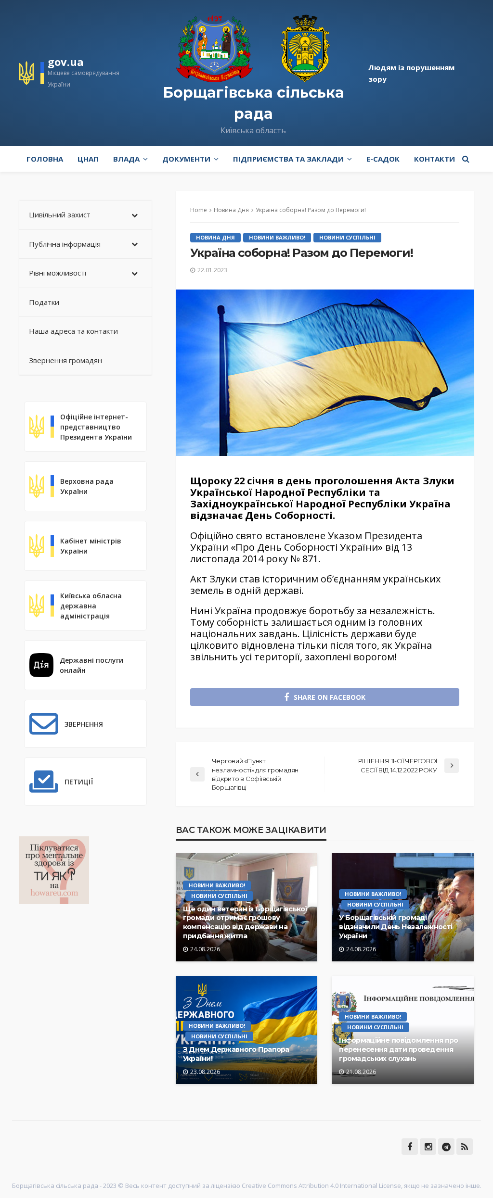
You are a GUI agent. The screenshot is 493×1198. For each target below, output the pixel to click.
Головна (44, 159)
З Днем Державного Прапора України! (236, 1054)
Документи (186, 159)
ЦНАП (88, 159)
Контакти (434, 159)
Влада (126, 159)
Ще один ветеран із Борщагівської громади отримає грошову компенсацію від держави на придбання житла (245, 922)
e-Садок (383, 159)
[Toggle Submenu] (135, 215)
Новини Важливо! (277, 237)
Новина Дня (215, 237)
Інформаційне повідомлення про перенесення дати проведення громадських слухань (398, 1049)
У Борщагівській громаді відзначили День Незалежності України (395, 926)
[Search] (465, 158)
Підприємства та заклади (288, 159)
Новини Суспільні (347, 237)
